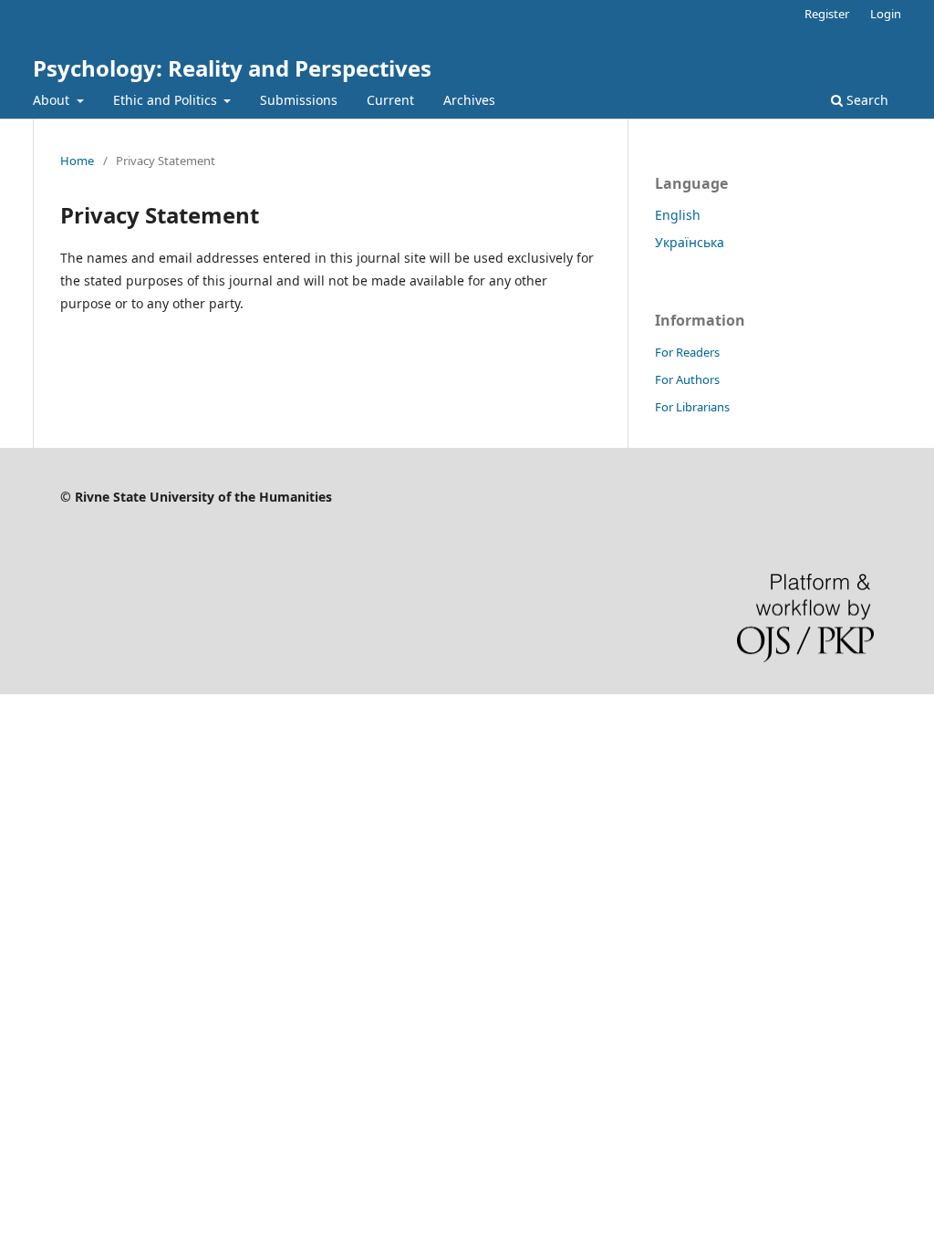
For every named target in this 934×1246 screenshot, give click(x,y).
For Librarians (692, 407)
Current (390, 100)
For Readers (687, 352)
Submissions (298, 100)
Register (826, 13)
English (677, 214)
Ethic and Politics (167, 100)
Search (865, 100)
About (53, 100)
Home (77, 160)
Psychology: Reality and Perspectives (232, 68)
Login (885, 13)
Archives (469, 100)
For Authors (687, 379)
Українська (689, 242)
